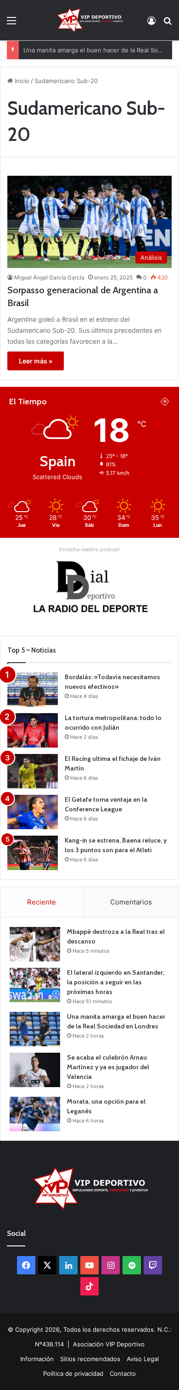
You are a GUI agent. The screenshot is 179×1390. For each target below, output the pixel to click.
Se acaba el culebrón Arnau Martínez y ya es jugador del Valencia (108, 1067)
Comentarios (131, 902)
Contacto (123, 1373)
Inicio (21, 80)
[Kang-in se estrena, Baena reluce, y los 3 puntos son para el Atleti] (32, 853)
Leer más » (35, 361)
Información (37, 1358)
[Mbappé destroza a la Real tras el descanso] (35, 944)
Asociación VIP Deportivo (109, 1344)
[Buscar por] (167, 23)
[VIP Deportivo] (89, 20)
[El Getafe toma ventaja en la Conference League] (32, 812)
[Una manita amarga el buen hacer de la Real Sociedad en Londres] (35, 1029)
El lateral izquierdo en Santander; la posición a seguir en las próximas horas (115, 982)
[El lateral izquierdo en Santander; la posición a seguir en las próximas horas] (35, 985)
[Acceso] (151, 23)
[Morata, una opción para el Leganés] (35, 1114)
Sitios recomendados (90, 1358)
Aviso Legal (143, 1358)
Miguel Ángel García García (49, 277)
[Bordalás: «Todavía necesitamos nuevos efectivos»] (32, 689)
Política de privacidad (73, 1373)
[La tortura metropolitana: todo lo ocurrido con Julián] (32, 730)
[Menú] (11, 23)
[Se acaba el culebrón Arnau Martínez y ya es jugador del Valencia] (35, 1070)
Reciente (41, 902)
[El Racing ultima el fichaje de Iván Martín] (32, 771)
